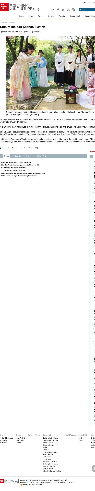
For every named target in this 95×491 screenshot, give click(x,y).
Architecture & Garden (50, 452)
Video (81, 440)
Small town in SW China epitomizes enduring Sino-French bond (23, 173)
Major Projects (20, 438)
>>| (36, 148)
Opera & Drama (48, 445)
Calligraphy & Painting (50, 438)
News (31, 16)
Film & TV (46, 450)
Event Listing (20, 440)
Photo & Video (83, 435)
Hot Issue (3, 443)
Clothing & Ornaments (50, 464)
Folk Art (45, 447)
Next (29, 148)
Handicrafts (47, 459)
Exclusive (3, 440)
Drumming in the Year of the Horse (13, 168)
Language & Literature (50, 440)
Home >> (4, 22)
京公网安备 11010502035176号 (33, 485)
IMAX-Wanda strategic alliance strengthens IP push (19, 176)
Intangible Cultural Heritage (52, 471)
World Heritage (48, 469)
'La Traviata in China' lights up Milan (13, 170)
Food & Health (48, 454)
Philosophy (47, 457)
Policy (30, 435)
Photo (81, 438)
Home (21, 16)
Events (40, 16)
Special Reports (70, 435)
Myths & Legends (49, 466)
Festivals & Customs (50, 461)
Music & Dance (48, 443)
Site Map (87, 2)
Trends (62, 16)
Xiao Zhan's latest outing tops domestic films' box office (20, 165)
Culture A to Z (75, 16)
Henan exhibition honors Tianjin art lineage (16, 162)
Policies (51, 16)
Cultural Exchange (6, 438)
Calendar (11, 22)
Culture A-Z (47, 435)
